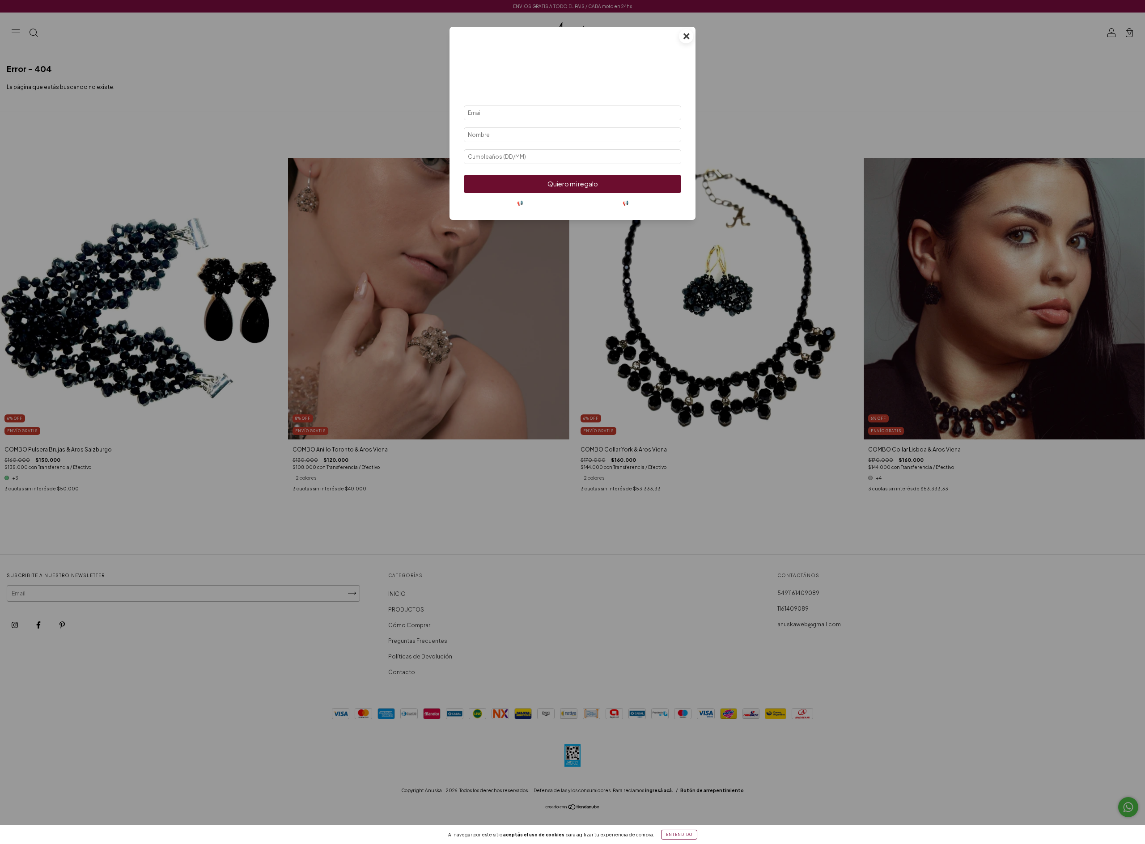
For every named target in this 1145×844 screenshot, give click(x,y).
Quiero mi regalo (572, 184)
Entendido (679, 834)
